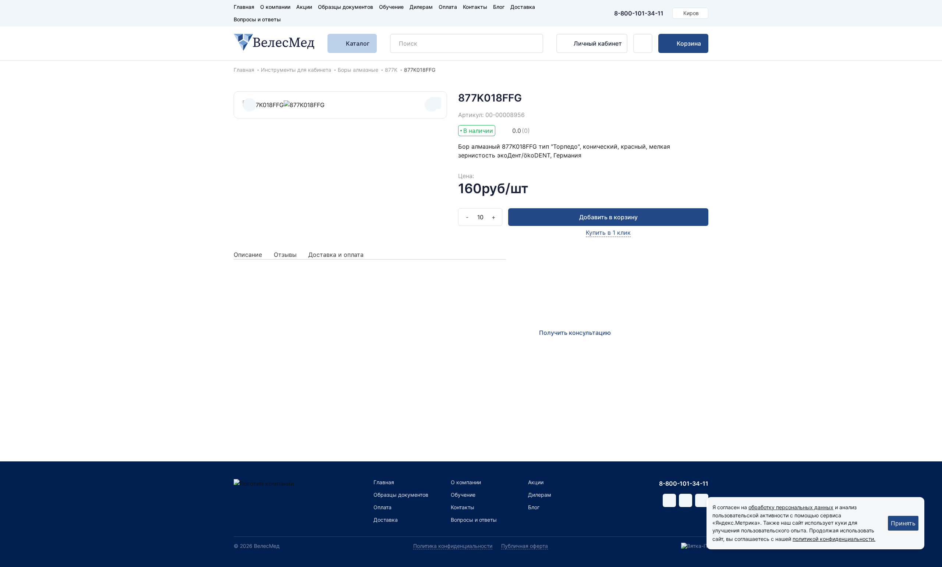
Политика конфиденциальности (452, 546)
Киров (691, 13)
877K (391, 70)
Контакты (475, 7)
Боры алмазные (358, 70)
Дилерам (421, 7)
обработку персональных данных (790, 507)
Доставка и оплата (336, 254)
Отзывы (285, 254)
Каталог (357, 43)
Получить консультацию (575, 332)
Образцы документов (345, 7)
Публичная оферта (524, 546)
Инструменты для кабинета (296, 70)
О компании (275, 7)
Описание (248, 254)
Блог (498, 7)
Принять (903, 523)
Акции (304, 7)
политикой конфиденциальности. (834, 539)
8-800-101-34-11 (638, 13)
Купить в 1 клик (608, 232)
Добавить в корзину (608, 217)
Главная (244, 7)
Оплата (448, 7)
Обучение (391, 7)
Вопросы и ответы (257, 19)
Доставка (522, 7)
